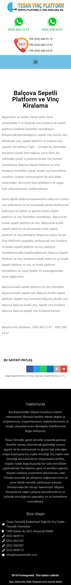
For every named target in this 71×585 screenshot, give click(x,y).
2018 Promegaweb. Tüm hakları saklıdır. (36, 575)
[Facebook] (4, 563)
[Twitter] (10, 563)
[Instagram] (17, 563)
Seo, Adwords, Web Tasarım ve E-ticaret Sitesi (35, 581)
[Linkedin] (29, 563)
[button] (35, 62)
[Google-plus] (35, 563)
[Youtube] (23, 563)
